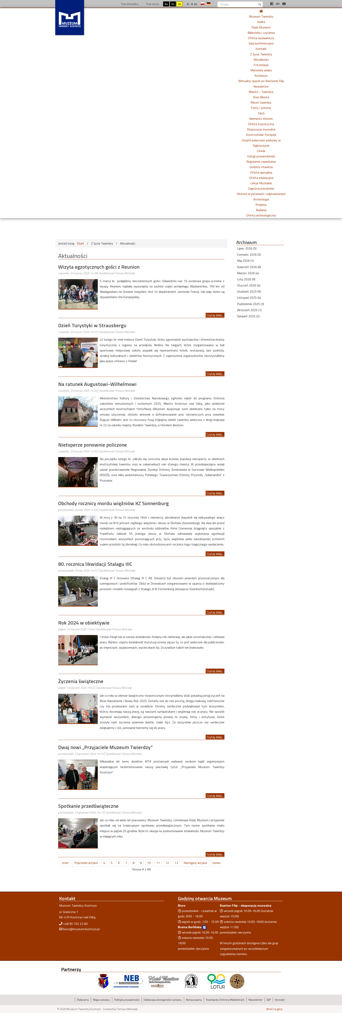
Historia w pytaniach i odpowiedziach (261, 193)
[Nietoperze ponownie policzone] (78, 471)
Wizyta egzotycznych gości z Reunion (99, 267)
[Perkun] (191, 981)
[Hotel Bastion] (164, 981)
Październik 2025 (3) (250, 303)
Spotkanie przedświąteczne (88, 806)
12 (167, 862)
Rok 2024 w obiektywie (83, 623)
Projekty (261, 204)
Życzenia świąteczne (80, 681)
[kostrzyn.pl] (103, 981)
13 (176, 862)
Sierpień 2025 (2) (248, 316)
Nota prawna (194, 1000)
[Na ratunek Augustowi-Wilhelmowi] (78, 410)
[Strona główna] (261, 11)
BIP (269, 1000)
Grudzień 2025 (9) (249, 291)
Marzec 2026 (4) (248, 273)
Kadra (261, 21)
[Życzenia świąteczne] (78, 708)
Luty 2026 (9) (246, 279)
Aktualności (261, 59)
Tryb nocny (152, 4)
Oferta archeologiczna (261, 215)
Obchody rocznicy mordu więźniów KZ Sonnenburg (113, 503)
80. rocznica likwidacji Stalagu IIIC (95, 564)
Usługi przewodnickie (261, 156)
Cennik (261, 150)
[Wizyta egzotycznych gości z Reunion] (78, 293)
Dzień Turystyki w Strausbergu (92, 325)
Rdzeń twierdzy (261, 102)
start (65, 862)
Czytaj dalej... (215, 315)
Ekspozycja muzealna (261, 129)
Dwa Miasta (261, 97)
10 (149, 862)
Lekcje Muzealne (261, 183)
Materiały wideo (261, 70)
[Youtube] (284, 3)
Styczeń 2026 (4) (248, 285)
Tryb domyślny (129, 4)
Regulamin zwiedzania (261, 161)
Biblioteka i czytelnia (261, 32)
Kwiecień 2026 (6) (249, 267)
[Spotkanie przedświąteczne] (78, 832)
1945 (261, 113)
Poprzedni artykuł (86, 862)
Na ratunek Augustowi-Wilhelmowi (97, 384)
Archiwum (261, 75)
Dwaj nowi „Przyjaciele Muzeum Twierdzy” (105, 747)
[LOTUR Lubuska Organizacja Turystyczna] (216, 981)
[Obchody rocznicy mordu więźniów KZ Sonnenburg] (78, 530)
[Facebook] (272, 3)
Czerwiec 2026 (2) (249, 254)
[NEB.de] (128, 981)
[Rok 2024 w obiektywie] (78, 649)
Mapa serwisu (101, 1000)
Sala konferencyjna (261, 43)
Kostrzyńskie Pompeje (261, 134)
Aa (166, 4)
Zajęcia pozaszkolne (261, 188)
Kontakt (261, 48)
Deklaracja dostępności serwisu (163, 1000)
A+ (195, 4)
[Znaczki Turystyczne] (237, 981)
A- (188, 4)
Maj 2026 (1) (245, 260)
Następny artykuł (195, 862)
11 (158, 862)
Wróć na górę (274, 1009)
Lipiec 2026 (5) (246, 248)
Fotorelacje (261, 64)
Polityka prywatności (127, 1000)
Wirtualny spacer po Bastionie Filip (261, 80)
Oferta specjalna (261, 172)
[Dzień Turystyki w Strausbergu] (78, 352)
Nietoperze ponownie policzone (92, 445)
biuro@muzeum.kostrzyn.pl (81, 929)
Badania (261, 210)
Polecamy (83, 1000)
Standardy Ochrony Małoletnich (225, 1000)
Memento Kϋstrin (261, 118)
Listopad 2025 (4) (249, 297)
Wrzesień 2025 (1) (249, 310)
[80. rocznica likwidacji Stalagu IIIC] (78, 590)
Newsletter (261, 86)
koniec (217, 862)
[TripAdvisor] (278, 3)
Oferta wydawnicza (261, 38)
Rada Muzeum (261, 27)
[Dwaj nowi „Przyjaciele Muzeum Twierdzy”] (78, 774)
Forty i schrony (261, 107)
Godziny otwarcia (261, 166)
